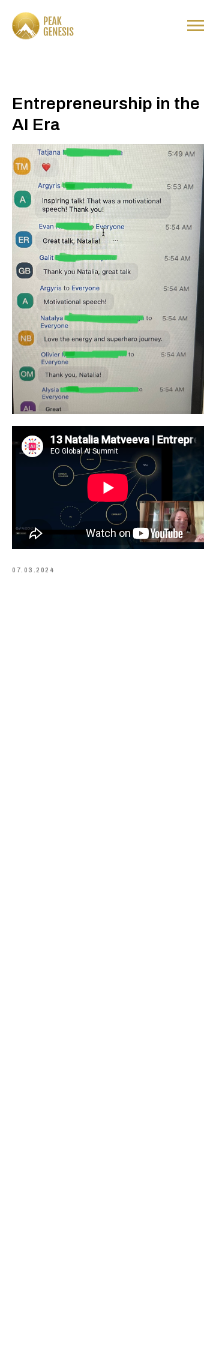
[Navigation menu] (195, 26)
